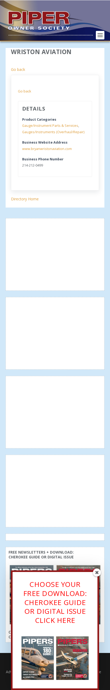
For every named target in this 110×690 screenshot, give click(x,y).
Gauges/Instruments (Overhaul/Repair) (53, 132)
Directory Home (25, 198)
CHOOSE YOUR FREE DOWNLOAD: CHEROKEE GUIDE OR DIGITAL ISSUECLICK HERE (55, 602)
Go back (18, 69)
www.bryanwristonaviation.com (47, 149)
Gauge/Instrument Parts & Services (50, 125)
